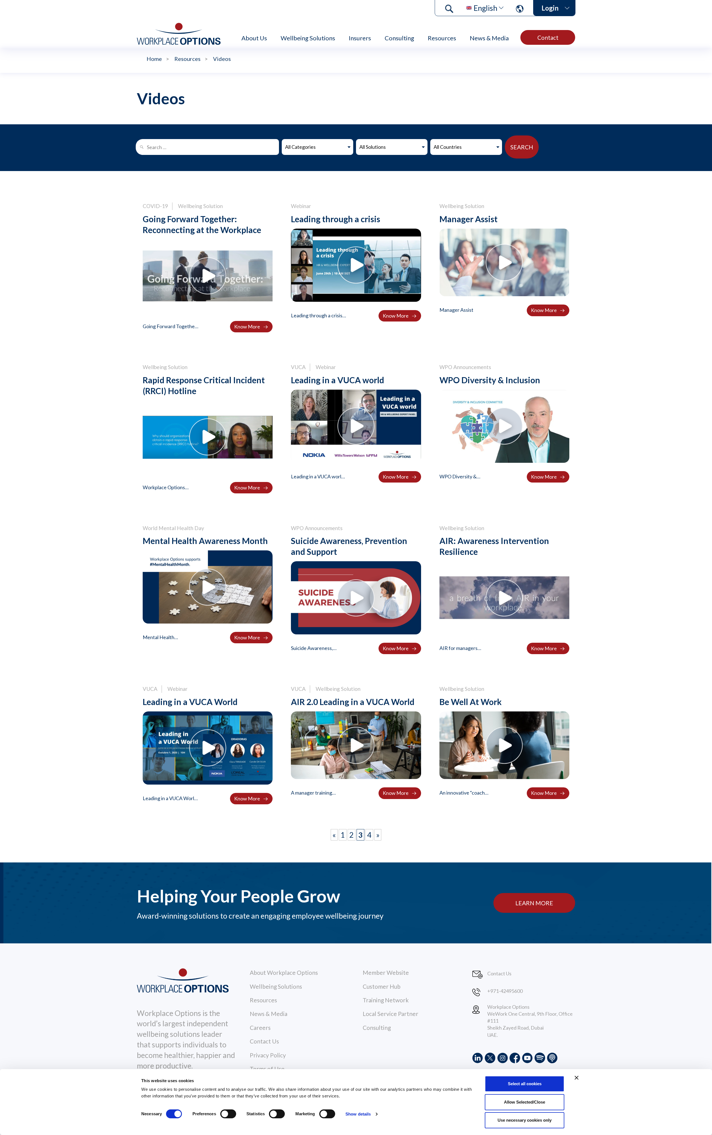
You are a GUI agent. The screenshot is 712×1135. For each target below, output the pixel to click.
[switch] (228, 1113)
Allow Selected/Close (524, 1102)
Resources (442, 38)
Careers (260, 1027)
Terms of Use (267, 1068)
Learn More (534, 902)
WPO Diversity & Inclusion (489, 380)
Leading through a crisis (335, 219)
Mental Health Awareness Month (205, 541)
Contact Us (264, 1041)
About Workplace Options (284, 972)
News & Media (489, 38)
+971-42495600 (505, 991)
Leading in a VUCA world (337, 380)
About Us (254, 38)
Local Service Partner (390, 1013)
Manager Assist (468, 219)
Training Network (386, 999)
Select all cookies (525, 1083)
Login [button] (550, 8)
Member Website (386, 972)
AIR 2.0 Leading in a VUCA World (352, 702)
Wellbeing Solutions (308, 38)
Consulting (399, 38)
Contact (547, 37)
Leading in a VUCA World (190, 702)
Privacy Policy (268, 1055)
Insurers (360, 38)
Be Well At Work (470, 702)
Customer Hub (381, 986)
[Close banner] (576, 1078)
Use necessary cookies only (525, 1120)
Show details (358, 1114)
